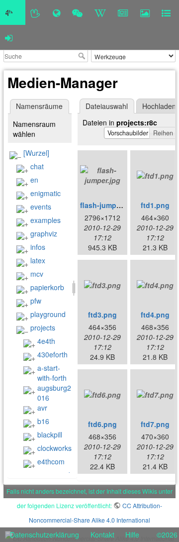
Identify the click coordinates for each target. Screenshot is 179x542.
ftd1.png (155, 205)
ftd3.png (102, 315)
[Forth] (35, 12)
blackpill (49, 434)
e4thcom (51, 461)
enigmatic (45, 193)
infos (37, 247)
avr (42, 408)
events (40, 207)
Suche (83, 55)
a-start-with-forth (52, 373)
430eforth (52, 354)
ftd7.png (155, 424)
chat (37, 166)
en (34, 180)
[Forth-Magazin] (123, 12)
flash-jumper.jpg (107, 205)
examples (45, 220)
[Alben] (145, 12)
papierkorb (47, 287)
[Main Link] (12, 12)
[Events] (77, 12)
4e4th (46, 341)
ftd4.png (155, 315)
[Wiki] (100, 12)
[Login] (8, 37)
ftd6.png (102, 424)
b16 (43, 421)
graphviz (43, 233)
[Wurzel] (36, 153)
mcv (36, 274)
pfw (35, 301)
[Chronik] (56, 12)
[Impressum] (166, 12)
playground (48, 314)
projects (42, 327)
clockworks (54, 448)
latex (37, 260)
